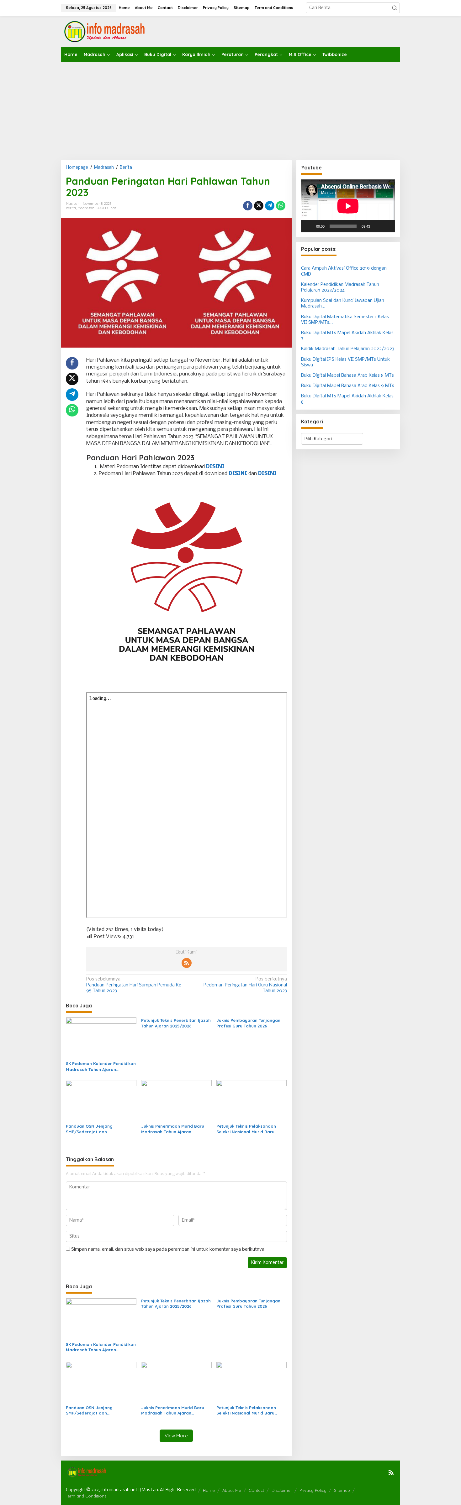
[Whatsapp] (280, 205)
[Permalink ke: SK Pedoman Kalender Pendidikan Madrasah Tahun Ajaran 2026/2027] (101, 1038)
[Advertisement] (230, 109)
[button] (394, 8)
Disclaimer (282, 1490)
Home (209, 1490)
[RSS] (187, 963)
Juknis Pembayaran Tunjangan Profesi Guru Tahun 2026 (248, 1023)
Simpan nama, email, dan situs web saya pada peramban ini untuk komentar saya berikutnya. (168, 1249)
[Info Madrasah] (105, 31)
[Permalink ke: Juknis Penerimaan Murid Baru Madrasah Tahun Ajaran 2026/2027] (176, 1101)
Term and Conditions (86, 1495)
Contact (256, 1490)
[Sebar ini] (247, 205)
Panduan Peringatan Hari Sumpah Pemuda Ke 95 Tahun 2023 (133, 985)
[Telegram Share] (269, 205)
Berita (71, 208)
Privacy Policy (312, 1490)
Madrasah (85, 208)
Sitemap (342, 1490)
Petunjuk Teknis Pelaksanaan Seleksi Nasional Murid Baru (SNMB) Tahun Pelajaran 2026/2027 (246, 1129)
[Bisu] (377, 226)
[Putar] (309, 226)
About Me (231, 1490)
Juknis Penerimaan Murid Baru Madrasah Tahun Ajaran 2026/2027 (172, 1129)
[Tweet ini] (258, 205)
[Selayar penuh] (387, 226)
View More (176, 1436)
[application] (348, 205)
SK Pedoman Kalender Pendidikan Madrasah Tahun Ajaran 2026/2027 (101, 1066)
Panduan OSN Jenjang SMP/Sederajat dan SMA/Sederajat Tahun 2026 (94, 1129)
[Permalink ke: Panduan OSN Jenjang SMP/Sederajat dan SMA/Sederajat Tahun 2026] (101, 1101)
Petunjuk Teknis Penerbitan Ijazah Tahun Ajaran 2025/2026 (176, 1023)
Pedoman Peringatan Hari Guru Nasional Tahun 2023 (245, 985)
